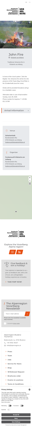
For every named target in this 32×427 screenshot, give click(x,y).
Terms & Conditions (16, 384)
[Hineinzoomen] (30, 177)
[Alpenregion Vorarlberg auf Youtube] (12, 252)
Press (10, 351)
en (29, 2)
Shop (10, 368)
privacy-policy (16, 323)
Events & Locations (15, 380)
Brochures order (14, 376)
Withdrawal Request (16, 372)
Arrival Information (14, 110)
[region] (16, 211)
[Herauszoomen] (30, 180)
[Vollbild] (30, 183)
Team (10, 356)
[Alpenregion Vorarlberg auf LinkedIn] (19, 252)
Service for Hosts (15, 364)
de (26, 2)
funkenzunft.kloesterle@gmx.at (15, 142)
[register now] (27, 314)
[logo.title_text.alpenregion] (16, 11)
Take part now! (15, 282)
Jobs (9, 360)
